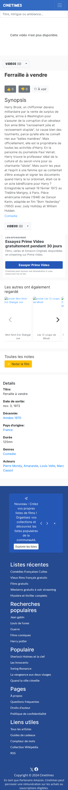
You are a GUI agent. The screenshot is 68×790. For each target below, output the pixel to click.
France (8, 430)
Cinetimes (12, 5)
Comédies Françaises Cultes (28, 571)
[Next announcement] (47, 523)
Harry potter (18, 641)
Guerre (15, 629)
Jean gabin (17, 617)
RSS (13, 753)
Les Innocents (19, 662)
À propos (16, 695)
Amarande (31, 466)
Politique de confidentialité (28, 713)
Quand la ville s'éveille (24, 680)
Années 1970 (12, 418)
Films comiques (20, 635)
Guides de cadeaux (22, 735)
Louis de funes (19, 623)
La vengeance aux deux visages (30, 674)
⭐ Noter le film (18, 364)
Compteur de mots (22, 741)
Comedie (11, 216)
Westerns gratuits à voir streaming (33, 589)
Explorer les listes (26, 546)
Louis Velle (47, 466)
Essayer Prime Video (34, 265)
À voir (41, 89)
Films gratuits (19, 583)
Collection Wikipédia (24, 747)
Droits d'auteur (20, 707)
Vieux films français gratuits (28, 577)
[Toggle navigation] (59, 5)
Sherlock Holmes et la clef (27, 656)
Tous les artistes (20, 729)
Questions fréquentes (24, 701)
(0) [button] (13, 64)
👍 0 (10, 89)
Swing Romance (20, 668)
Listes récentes (29, 564)
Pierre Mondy (12, 466)
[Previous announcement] (41, 523)
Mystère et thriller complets (28, 595)
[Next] (57, 320)
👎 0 (24, 89)
